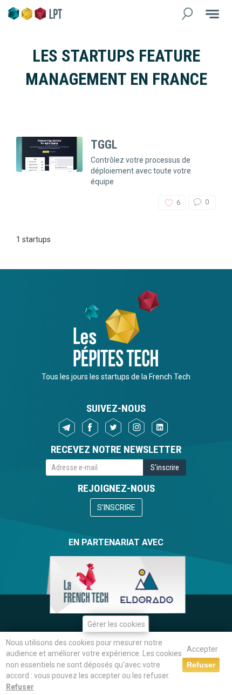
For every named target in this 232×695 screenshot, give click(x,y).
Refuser (20, 687)
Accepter (202, 649)
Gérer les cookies (116, 624)
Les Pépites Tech (35, 13)
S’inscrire (116, 507)
